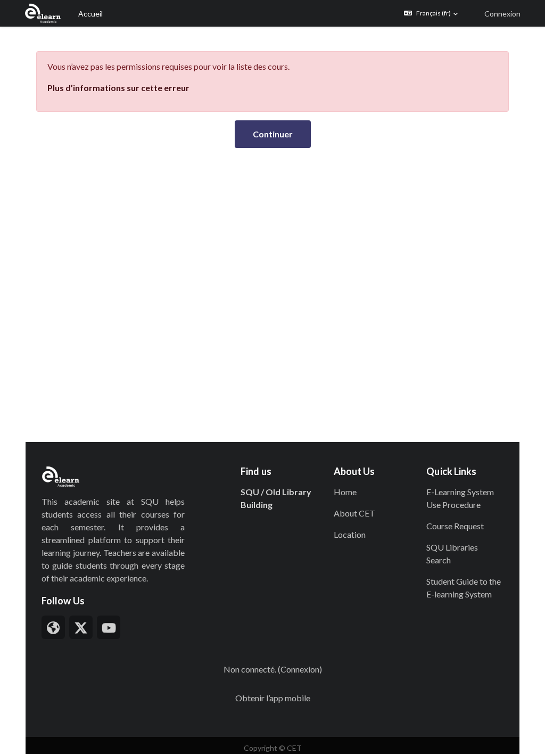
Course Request (455, 526)
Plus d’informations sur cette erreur (118, 88)
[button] (430, 13)
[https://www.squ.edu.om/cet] (53, 627)
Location (350, 534)
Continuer (273, 134)
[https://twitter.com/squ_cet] (81, 627)
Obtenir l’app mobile (272, 698)
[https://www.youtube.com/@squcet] (108, 627)
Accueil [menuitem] (90, 13)
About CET (354, 513)
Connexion (502, 13)
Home (345, 492)
